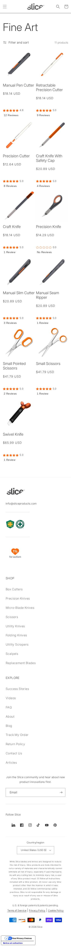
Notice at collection (13, 943)
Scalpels (12, 654)
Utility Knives (15, 626)
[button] (5, 6)
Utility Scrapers (17, 644)
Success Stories (17, 689)
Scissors (12, 617)
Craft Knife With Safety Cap (49, 158)
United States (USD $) (34, 850)
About (10, 716)
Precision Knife (48, 226)
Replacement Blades (21, 663)
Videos (11, 698)
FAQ (9, 707)
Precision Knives (18, 598)
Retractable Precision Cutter (49, 87)
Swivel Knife (13, 434)
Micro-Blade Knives (20, 608)
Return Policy (15, 744)
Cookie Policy (56, 910)
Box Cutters (14, 589)
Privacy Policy (37, 910)
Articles (11, 762)
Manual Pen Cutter (18, 85)
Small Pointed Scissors (14, 365)
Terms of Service (16, 910)
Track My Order (17, 735)
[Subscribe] (61, 792)
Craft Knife (12, 226)
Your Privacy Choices (22, 938)
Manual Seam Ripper (47, 295)
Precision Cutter (16, 156)
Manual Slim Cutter (19, 293)
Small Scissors (48, 363)
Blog (9, 726)
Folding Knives (16, 635)
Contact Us (14, 753)
